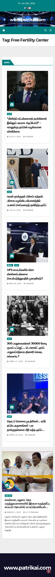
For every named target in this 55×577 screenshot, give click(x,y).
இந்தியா (10, 265)
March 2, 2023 (14, 512)
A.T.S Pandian (31, 512)
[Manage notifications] (49, 571)
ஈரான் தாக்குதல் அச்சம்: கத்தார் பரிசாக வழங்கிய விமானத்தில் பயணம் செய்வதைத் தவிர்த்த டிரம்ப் (26, 201)
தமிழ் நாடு (8, 495)
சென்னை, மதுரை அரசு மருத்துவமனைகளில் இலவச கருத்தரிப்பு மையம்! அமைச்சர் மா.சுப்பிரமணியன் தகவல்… (27, 505)
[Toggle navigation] (50, 30)
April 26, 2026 (16, 435)
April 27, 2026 (16, 361)
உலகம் (9, 114)
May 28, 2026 (15, 284)
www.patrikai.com (27, 19)
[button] (45, 30)
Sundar (29, 137)
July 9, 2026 (15, 137)
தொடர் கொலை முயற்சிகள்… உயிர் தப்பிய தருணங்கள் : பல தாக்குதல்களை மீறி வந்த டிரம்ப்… (26, 425)
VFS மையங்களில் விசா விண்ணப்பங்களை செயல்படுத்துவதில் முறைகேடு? (25, 274)
